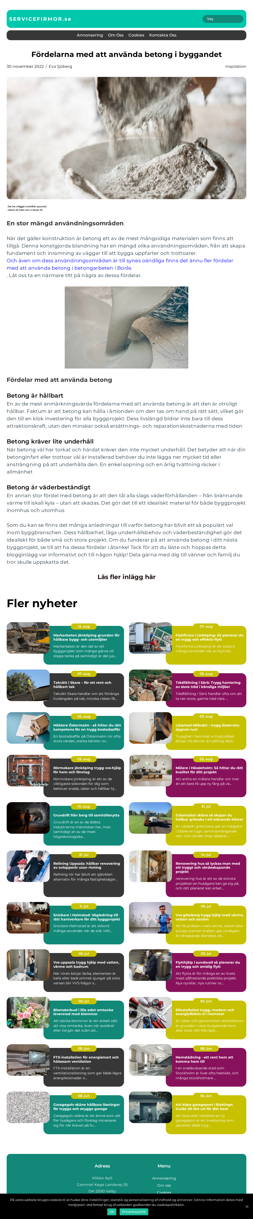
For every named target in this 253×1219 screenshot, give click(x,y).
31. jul (206, 806)
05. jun (206, 1096)
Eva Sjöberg (60, 66)
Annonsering (90, 35)
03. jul (206, 953)
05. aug (206, 673)
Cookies (136, 35)
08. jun (206, 1048)
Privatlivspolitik (134, 1212)
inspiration (235, 66)
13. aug (84, 626)
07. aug (206, 626)
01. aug (84, 806)
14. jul (206, 854)
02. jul (84, 1001)
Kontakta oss (162, 35)
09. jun (84, 1048)
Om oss (116, 35)
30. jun (206, 1001)
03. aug (83, 716)
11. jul (84, 906)
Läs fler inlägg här (127, 577)
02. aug (206, 759)
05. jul (206, 906)
